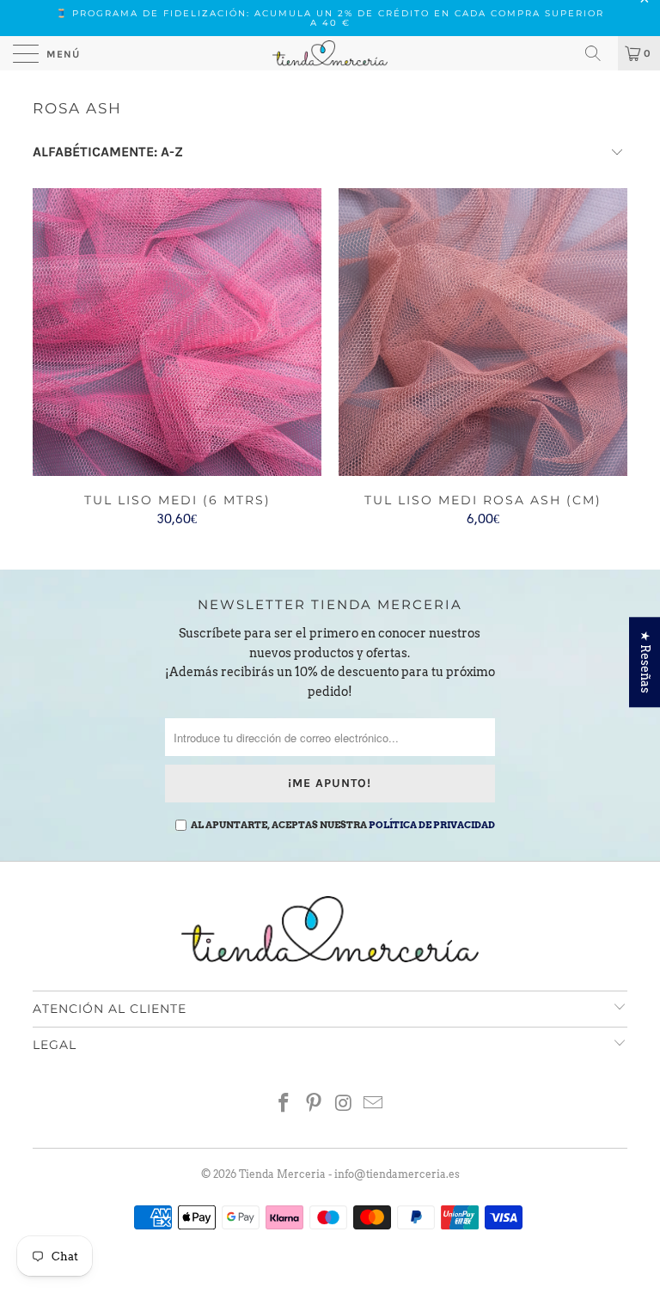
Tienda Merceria (282, 1174)
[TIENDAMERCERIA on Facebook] (284, 1104)
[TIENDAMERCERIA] (330, 53)
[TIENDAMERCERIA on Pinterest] (314, 1104)
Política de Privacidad (432, 825)
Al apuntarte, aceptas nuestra (343, 825)
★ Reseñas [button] (645, 662)
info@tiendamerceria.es (397, 1174)
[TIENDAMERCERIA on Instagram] (345, 1104)
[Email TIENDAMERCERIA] (374, 1104)
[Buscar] (599, 53)
